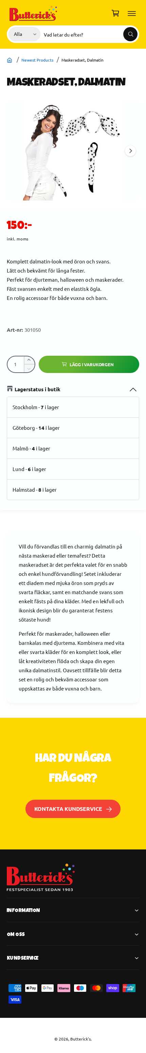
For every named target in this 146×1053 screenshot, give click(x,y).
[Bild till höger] (130, 150)
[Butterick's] (10, 60)
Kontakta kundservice (68, 808)
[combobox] (90, 34)
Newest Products (37, 60)
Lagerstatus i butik (37, 389)
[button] (131, 13)
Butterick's (80, 1039)
